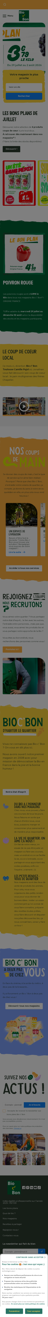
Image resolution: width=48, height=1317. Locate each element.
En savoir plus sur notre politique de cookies (28, 1304)
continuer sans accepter (29, 1257)
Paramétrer (14, 1311)
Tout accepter (33, 1311)
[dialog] (24, 1285)
